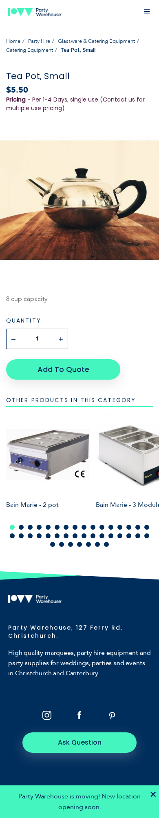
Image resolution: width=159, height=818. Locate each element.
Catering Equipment (29, 50)
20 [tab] (39, 535)
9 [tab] (84, 527)
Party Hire (39, 41)
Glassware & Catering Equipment (96, 41)
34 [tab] (61, 544)
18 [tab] (21, 535)
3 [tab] (30, 527)
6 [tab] (57, 527)
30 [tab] (128, 535)
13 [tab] (119, 527)
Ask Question (80, 742)
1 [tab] (12, 527)
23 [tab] (66, 535)
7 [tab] (66, 527)
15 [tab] (137, 527)
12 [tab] (110, 527)
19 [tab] (30, 535)
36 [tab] (79, 544)
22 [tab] (57, 535)
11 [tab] (101, 527)
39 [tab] (106, 544)
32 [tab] (146, 535)
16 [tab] (146, 527)
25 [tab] (84, 535)
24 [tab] (75, 535)
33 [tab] (52, 544)
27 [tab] (101, 535)
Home (13, 41)
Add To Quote (63, 369)
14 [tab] (128, 527)
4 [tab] (39, 527)
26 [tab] (93, 535)
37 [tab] (88, 544)
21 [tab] (48, 535)
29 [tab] (119, 535)
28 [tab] (110, 535)
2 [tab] (21, 527)
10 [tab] (93, 527)
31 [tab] (137, 535)
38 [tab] (97, 544)
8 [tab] (75, 527)
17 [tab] (12, 535)
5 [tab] (48, 527)
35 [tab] (70, 544)
